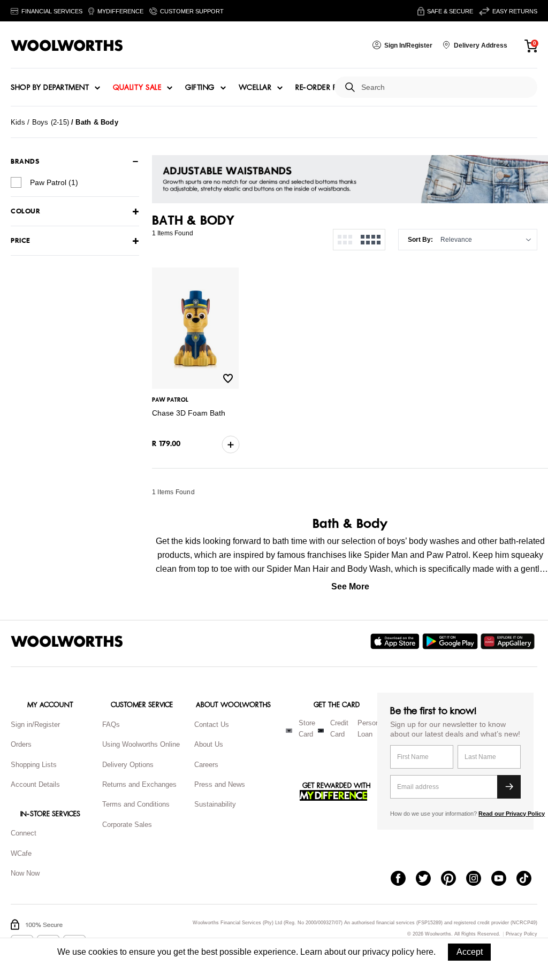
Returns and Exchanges (139, 784)
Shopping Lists (34, 765)
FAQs (111, 724)
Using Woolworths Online (141, 744)
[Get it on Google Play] (451, 641)
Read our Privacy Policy (511, 813)
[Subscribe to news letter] (509, 787)
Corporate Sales (127, 825)
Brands (25, 161)
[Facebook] (403, 879)
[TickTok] (529, 879)
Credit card (339, 728)
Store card (307, 728)
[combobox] (445, 87)
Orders (21, 744)
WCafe (21, 853)
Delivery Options (128, 765)
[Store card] (289, 730)
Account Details (35, 784)
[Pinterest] (453, 879)
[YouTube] (503, 879)
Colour (25, 212)
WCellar (255, 87)
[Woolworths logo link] (67, 45)
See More (350, 586)
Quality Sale (137, 87)
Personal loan (371, 728)
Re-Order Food (325, 87)
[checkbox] (16, 182)
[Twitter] (428, 879)
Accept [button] (469, 951)
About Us (208, 744)
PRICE (21, 241)
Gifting (200, 87)
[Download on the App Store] (396, 641)
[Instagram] (478, 879)
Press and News (219, 784)
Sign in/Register (35, 724)
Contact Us (211, 724)
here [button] (424, 951)
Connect (23, 833)
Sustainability (215, 804)
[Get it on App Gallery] (509, 641)
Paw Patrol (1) (54, 182)
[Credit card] (321, 730)
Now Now (25, 873)
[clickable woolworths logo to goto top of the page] (67, 641)
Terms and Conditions (136, 804)
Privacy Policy (521, 934)
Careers (206, 765)
